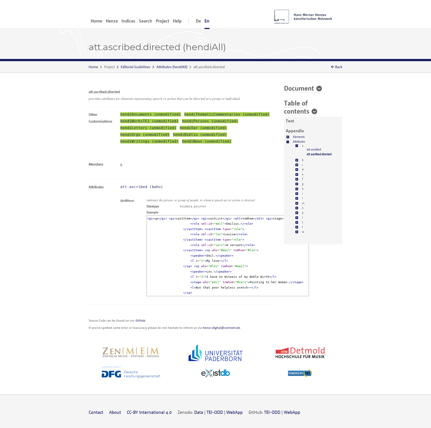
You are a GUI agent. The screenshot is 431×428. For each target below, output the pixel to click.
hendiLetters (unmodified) (148, 128)
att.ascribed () (141, 187)
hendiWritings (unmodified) (149, 141)
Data (198, 412)
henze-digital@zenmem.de (221, 327)
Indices (128, 21)
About (115, 412)
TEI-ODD (215, 412)
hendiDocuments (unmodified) (150, 114)
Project (162, 21)
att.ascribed (314, 149)
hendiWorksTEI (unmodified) (149, 121)
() (171, 67)
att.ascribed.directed (319, 154)
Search (145, 21)
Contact (96, 412)
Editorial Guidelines (135, 67)
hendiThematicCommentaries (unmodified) (227, 114)
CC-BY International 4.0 (149, 412)
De (198, 21)
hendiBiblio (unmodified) (200, 134)
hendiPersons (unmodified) (210, 121)
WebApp (234, 412)
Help (177, 21)
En (207, 21)
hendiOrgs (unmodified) (145, 134)
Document (299, 88)
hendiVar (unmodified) (203, 128)
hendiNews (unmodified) (206, 141)
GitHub (140, 320)
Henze (112, 21)
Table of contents (296, 107)
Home (96, 21)
